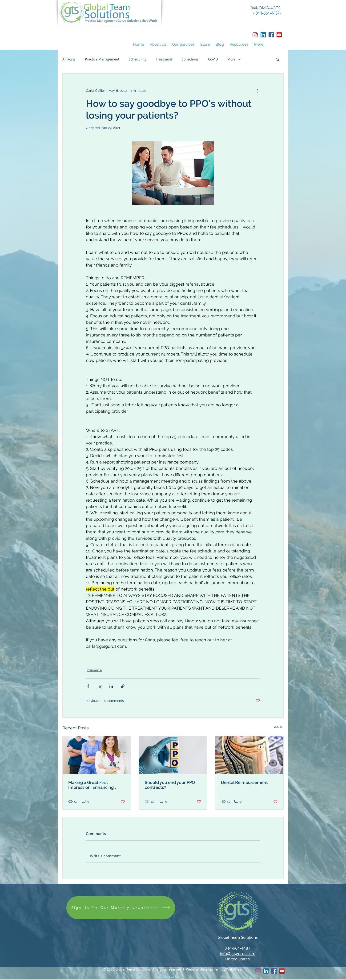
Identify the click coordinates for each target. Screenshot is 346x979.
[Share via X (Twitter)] (99, 686)
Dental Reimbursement (244, 782)
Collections (190, 59)
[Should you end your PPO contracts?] (173, 755)
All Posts (69, 59)
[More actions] (257, 90)
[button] (158, 44)
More (231, 59)
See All (278, 727)
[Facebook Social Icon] (271, 34)
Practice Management (102, 59)
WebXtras (233, 969)
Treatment (164, 59)
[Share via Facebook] (88, 686)
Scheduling (137, 59)
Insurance (94, 670)
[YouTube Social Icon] (279, 34)
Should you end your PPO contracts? (170, 785)
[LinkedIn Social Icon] (263, 34)
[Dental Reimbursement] (249, 755)
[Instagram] (255, 34)
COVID (213, 59)
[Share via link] (123, 686)
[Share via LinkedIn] (111, 686)
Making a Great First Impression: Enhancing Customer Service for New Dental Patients (94, 785)
